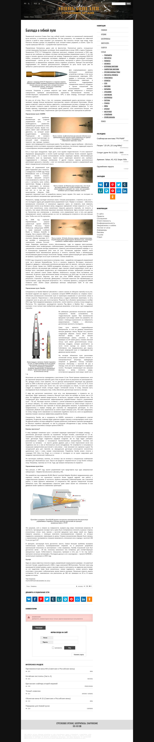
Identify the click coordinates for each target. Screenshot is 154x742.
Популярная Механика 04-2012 (38, 581)
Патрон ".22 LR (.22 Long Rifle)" (109, 146)
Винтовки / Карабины (87, 694)
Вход (35, 3)
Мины (106, 106)
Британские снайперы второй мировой (42, 684)
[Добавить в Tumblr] (53, 599)
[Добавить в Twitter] (47, 599)
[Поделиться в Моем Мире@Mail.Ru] (77, 599)
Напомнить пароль (79, 655)
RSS (25, 3)
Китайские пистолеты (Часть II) (39, 676)
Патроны (107, 100)
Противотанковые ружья (112, 72)
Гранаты (106, 103)
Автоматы (107, 64)
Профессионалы (109, 117)
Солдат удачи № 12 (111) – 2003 (110, 153)
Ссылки (100, 235)
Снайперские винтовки (111, 69)
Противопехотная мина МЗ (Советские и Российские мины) (50, 669)
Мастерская (108, 112)
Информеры (102, 230)
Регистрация (39, 628)
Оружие (103, 34)
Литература (105, 43)
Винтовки (107, 86)
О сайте (100, 214)
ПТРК (105, 83)
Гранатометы (108, 78)
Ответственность (104, 221)
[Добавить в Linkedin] (83, 599)
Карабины (107, 89)
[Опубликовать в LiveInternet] (59, 599)
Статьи (103, 52)
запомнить (58, 648)
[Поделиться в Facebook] (35, 599)
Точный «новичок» (33, 691)
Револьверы (108, 55)
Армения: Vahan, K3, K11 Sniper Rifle (112, 160)
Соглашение (102, 219)
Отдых (99, 237)
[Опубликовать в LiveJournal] (65, 599)
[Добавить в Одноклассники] (89, 599)
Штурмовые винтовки (111, 66)
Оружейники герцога (105, 167)
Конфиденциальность (106, 223)
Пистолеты (107, 58)
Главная (104, 30)
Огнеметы (107, 81)
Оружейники (108, 114)
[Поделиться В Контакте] (28, 599)
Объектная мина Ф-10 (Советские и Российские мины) (48, 699)
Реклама (100, 232)
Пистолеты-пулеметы (111, 75)
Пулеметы (107, 61)
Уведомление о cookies (106, 225)
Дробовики (107, 92)
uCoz (108, 228)
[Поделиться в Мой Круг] (71, 599)
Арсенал (106, 109)
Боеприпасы (105, 39)
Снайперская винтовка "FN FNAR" (111, 139)
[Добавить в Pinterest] (41, 599)
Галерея (104, 48)
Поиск (103, 121)
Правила (100, 216)
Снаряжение (108, 95)
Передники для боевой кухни (38, 706)
